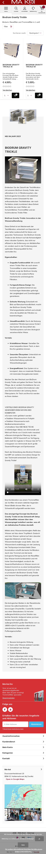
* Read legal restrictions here (12, 729)
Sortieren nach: (19, 33)
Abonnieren (36, 724)
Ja (39, 839)
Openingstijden (8, 698)
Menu (6, 11)
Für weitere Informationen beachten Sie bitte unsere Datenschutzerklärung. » (23, 850)
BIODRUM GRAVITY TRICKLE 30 (11, 66)
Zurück (3, 2)
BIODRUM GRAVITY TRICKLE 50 (34, 66)
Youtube (10, 709)
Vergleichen (7, 90)
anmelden (24, 11)
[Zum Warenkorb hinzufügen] (15, 95)
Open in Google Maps (15, 779)
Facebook (4, 709)
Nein (23, 845)
